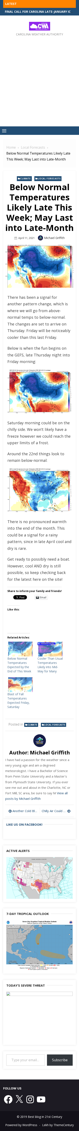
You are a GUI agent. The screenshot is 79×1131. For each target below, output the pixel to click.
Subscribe (60, 1060)
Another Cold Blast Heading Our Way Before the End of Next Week (24, 811)
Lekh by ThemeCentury (58, 1125)
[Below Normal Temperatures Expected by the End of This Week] (20, 649)
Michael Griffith (54, 238)
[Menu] (4, 130)
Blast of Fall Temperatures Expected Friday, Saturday (18, 700)
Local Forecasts (49, 178)
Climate (25, 178)
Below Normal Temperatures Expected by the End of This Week (19, 664)
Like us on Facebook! (24, 824)
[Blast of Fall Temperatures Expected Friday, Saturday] (20, 684)
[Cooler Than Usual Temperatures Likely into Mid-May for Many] (50, 649)
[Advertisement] (39, 78)
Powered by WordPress (21, 1125)
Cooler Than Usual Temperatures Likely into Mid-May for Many (50, 664)
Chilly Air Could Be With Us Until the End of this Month (56, 811)
